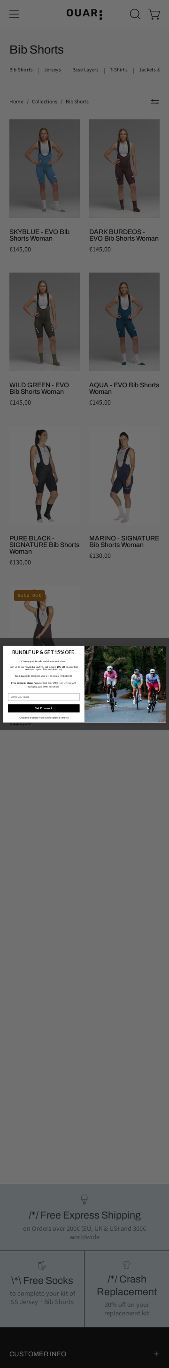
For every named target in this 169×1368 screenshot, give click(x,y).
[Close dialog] (161, 650)
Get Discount (44, 708)
